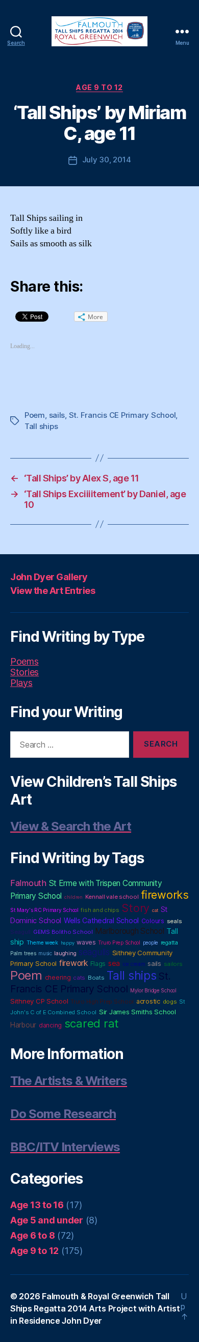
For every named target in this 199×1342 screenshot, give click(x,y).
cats (79, 977)
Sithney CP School (39, 1001)
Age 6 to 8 (32, 1235)
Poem (34, 415)
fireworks (165, 894)
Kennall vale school (112, 896)
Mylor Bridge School (153, 990)
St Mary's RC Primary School (44, 910)
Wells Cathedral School (101, 920)
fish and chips (100, 909)
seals (174, 921)
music (45, 953)
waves (86, 942)
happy (67, 943)
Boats (96, 977)
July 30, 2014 (106, 159)
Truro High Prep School (102, 1001)
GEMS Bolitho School (63, 931)
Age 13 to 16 (37, 1205)
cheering (58, 977)
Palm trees (23, 953)
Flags (98, 963)
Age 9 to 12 (99, 87)
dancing (50, 1025)
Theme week (42, 942)
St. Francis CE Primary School (122, 415)
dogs (170, 1001)
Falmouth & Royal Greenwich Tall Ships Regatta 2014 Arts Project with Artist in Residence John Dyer (95, 1308)
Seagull (20, 931)
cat (155, 910)
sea (114, 963)
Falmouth (28, 883)
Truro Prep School (119, 942)
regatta (169, 942)
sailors (173, 963)
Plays (21, 682)
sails (57, 415)
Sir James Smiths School (137, 1012)
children (73, 897)
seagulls (94, 952)
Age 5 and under (46, 1220)
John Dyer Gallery (49, 577)
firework (73, 963)
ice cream (133, 964)
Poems (24, 661)
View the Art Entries (52, 590)
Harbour (23, 1025)
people (150, 942)
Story (135, 908)
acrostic (148, 1001)
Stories (24, 672)
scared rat (91, 1023)
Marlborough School (129, 931)
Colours (152, 921)
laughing (65, 953)
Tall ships (41, 426)
